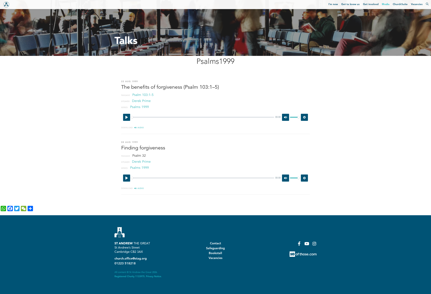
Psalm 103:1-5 (143, 95)
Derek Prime (141, 101)
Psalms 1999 (139, 107)
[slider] (202, 117)
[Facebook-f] (299, 243)
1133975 (140, 276)
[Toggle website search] (427, 4)
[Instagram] (314, 243)
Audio (141, 128)
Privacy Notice (153, 276)
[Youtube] (307, 243)
